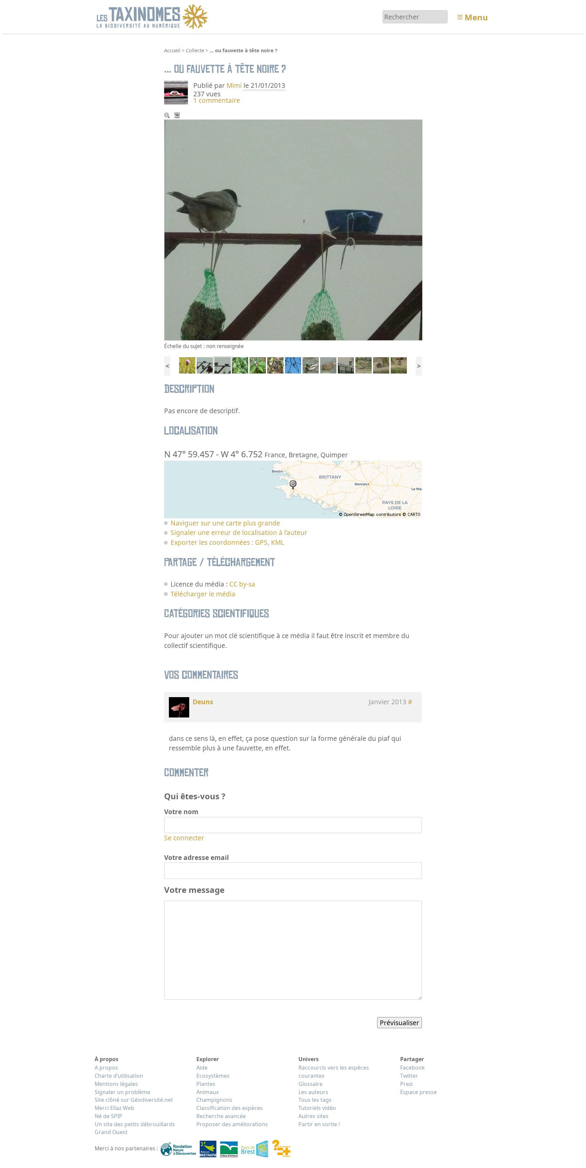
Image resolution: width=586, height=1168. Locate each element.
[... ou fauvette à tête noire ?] (222, 364)
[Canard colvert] (310, 364)
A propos (106, 1067)
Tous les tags (315, 1100)
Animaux (207, 1092)
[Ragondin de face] (399, 364)
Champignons (214, 1100)
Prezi (406, 1084)
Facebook (412, 1067)
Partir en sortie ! (319, 1124)
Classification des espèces (229, 1108)
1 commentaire (216, 100)
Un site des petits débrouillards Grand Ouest (135, 1128)
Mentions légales (116, 1084)
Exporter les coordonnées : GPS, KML (227, 542)
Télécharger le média (177, 116)
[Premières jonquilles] (275, 364)
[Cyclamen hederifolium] (240, 364)
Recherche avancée (221, 1116)
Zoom (167, 116)
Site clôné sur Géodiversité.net (134, 1100)
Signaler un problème (122, 1092)
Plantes (205, 1084)
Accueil (172, 50)
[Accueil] (153, 16)
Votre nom (181, 811)
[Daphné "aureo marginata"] (258, 364)
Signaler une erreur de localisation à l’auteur (239, 532)
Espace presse (418, 1092)
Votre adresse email (196, 857)
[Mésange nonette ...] (205, 364)
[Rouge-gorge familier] (293, 364)
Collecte (195, 50)
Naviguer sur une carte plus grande (225, 523)
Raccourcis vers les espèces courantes (333, 1071)
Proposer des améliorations (232, 1124)
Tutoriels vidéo (317, 1108)
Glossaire (310, 1084)
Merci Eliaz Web (114, 1108)
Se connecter (184, 837)
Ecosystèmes (213, 1075)
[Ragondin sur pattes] (381, 364)
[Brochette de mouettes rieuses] (346, 364)
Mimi (235, 85)
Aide (202, 1067)
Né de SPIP (108, 1116)
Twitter (409, 1075)
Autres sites (313, 1116)
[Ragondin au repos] (363, 364)
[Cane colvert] (328, 364)
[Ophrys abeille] (187, 364)
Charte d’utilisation (119, 1075)
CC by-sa (242, 584)
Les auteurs (313, 1092)
